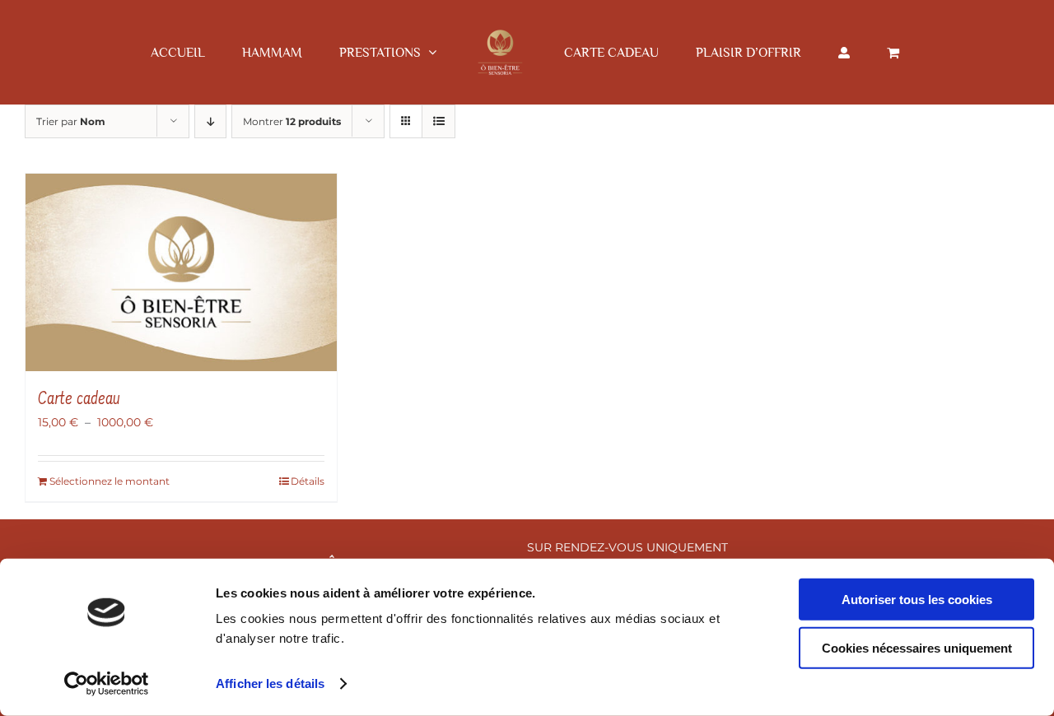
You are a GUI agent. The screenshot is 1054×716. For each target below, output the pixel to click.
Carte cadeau (79, 400)
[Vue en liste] (438, 121)
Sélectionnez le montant (109, 481)
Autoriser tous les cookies (917, 600)
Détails (307, 481)
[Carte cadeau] (181, 272)
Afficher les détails (270, 683)
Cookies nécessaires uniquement (917, 647)
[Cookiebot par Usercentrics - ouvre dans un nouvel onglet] (107, 684)
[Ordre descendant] (210, 121)
